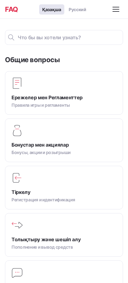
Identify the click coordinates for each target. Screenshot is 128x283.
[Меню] (117, 9)
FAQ (11, 9)
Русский (77, 9)
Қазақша (51, 9)
